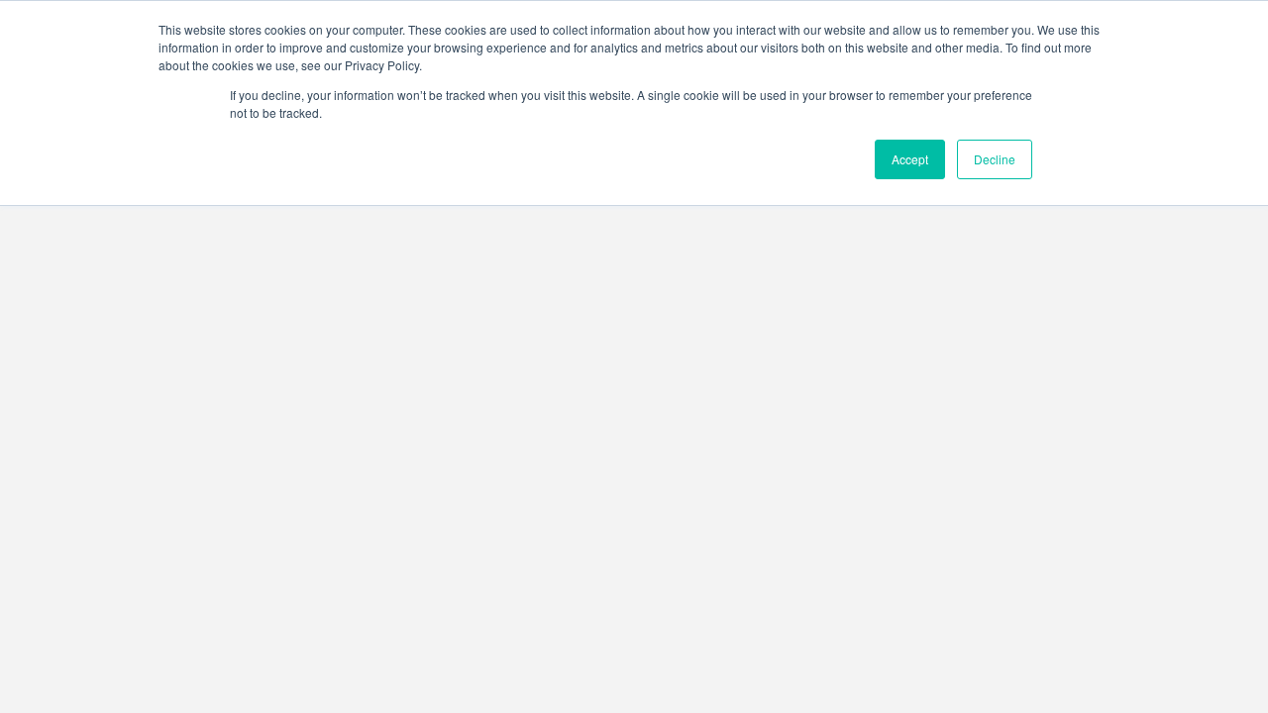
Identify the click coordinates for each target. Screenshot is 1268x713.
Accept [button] (910, 159)
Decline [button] (994, 159)
